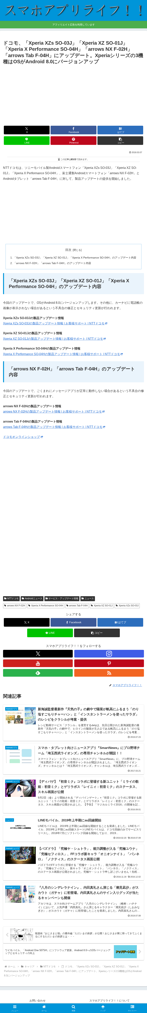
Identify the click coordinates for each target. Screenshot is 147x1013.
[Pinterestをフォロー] (109, 663)
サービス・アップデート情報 (63, 598)
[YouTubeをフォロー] (38, 663)
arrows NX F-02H (16, 605)
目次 (68, 249)
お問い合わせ (37, 1000)
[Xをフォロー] (38, 654)
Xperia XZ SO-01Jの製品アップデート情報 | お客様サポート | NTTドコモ (53, 338)
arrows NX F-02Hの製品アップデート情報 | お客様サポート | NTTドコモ (52, 411)
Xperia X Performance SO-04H (47, 605)
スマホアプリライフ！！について (109, 1000)
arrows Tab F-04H (78, 605)
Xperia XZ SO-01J (103, 605)
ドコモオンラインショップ (21, 436)
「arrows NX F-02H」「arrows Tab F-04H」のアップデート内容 (52, 263)
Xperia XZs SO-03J (129, 605)
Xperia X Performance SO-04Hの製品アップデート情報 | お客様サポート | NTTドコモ (61, 354)
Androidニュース (33, 598)
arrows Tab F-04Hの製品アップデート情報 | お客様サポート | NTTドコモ (52, 427)
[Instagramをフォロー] (109, 654)
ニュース (89, 598)
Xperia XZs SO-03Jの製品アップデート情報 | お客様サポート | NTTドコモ (54, 323)
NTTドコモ (13, 598)
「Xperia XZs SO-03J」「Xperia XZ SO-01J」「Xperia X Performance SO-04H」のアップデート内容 (74, 257)
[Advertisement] (73, 94)
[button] (120, 140)
